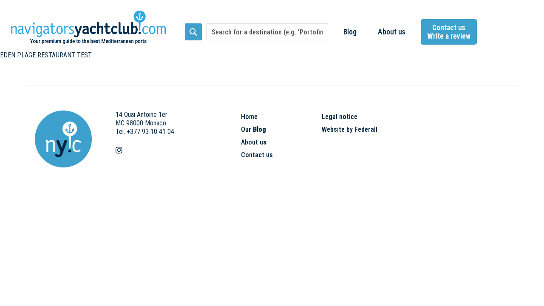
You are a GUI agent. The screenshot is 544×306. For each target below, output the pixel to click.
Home (249, 117)
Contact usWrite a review (448, 31)
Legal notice (339, 117)
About (253, 142)
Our (253, 129)
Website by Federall (349, 129)
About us (391, 32)
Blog (350, 32)
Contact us (257, 155)
